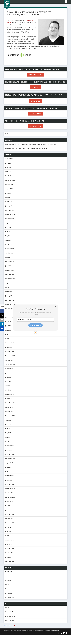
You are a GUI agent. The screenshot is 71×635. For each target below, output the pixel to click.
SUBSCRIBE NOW (35, 325)
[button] (36, 308)
